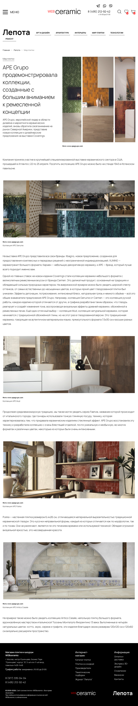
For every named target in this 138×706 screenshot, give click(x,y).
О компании (120, 670)
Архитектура (62, 32)
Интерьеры (80, 32)
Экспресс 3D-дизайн (121, 665)
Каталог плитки (83, 659)
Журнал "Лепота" (83, 679)
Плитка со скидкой (84, 663)
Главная (6, 50)
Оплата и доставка (119, 658)
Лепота (16, 32)
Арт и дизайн (43, 32)
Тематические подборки (82, 674)
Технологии (116, 32)
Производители (83, 668)
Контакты (119, 679)
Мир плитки (98, 32)
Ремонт (9, 39)
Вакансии (119, 674)
